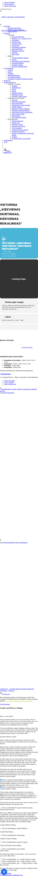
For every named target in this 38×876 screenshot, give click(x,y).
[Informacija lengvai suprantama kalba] (4, 144)
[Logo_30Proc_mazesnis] (12, 17)
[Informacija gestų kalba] (4, 145)
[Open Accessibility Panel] (4, 872)
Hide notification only (16, 875)
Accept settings (4, 875)
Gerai (1, 704)
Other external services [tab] (7, 809)
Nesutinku (6, 704)
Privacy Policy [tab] (4, 865)
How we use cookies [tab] (6, 716)
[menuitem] (21, 28)
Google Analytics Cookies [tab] (8, 789)
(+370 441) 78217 (27, 347)
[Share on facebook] (18, 327)
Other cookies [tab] (4, 851)
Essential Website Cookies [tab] (8, 737)
